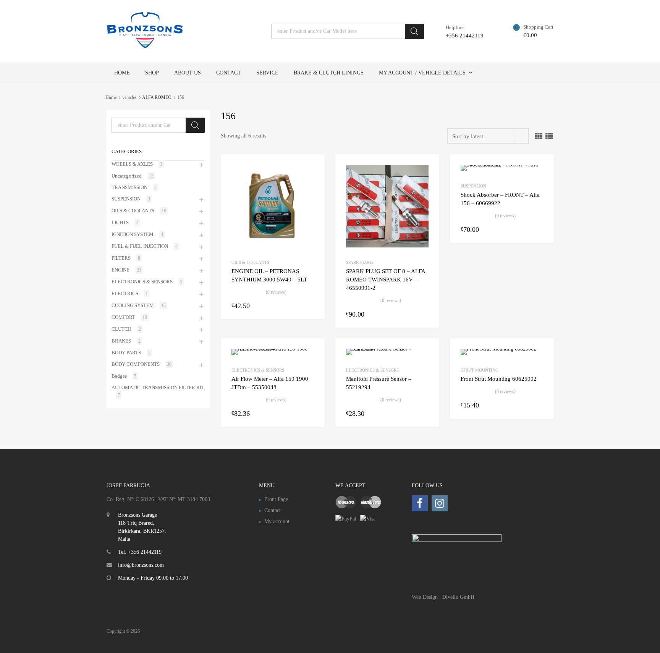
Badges (119, 376)
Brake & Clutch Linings (329, 73)
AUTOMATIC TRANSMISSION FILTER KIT (158, 387)
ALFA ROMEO (156, 97)
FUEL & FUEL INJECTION (140, 246)
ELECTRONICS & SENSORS (257, 370)
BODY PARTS (126, 353)
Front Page (276, 499)
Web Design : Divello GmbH (443, 597)
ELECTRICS (125, 293)
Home (122, 73)
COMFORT (123, 317)
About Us (187, 73)
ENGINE (120, 270)
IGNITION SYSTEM (133, 234)
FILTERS (121, 258)
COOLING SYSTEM (133, 305)
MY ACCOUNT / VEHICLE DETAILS (422, 73)
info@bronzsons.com (141, 565)
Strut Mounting (479, 370)
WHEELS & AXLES (132, 164)
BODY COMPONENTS (136, 364)
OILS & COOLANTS (250, 262)
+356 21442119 (464, 35)
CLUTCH (121, 329)
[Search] (414, 31)
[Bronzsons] (145, 46)
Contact (228, 73)
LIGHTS (120, 222)
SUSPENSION (473, 186)
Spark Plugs (360, 262)
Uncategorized (127, 176)
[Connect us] (420, 503)
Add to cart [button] (309, 305)
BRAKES (121, 341)
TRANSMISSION (129, 187)
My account (277, 521)
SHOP (152, 73)
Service (267, 73)
